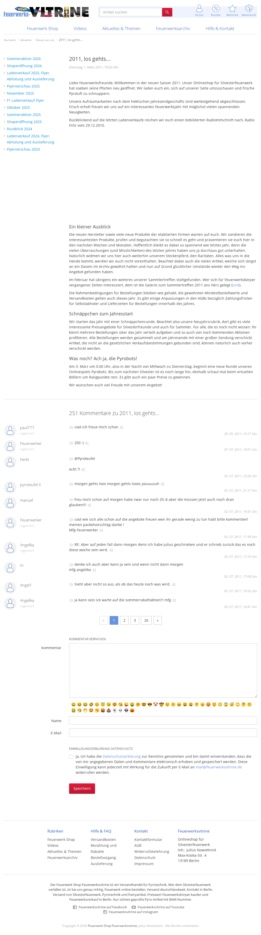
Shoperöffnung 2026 (24, 65)
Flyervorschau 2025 (23, 86)
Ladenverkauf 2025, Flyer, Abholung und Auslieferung (30, 75)
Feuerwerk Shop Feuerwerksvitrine (112, 926)
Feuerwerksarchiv (173, 28)
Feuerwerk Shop (42, 28)
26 (146, 620)
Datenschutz (145, 857)
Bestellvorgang (103, 857)
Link (235, 285)
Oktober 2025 (18, 107)
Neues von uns (45, 40)
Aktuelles (26, 40)
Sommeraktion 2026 (24, 58)
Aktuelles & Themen (121, 28)
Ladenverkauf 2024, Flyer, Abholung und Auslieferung (30, 139)
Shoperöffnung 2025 (24, 121)
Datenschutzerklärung (122, 756)
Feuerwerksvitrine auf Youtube (160, 907)
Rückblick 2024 (19, 128)
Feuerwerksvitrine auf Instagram (133, 912)
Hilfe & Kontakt (220, 28)
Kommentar (51, 647)
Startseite (10, 40)
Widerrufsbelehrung (151, 851)
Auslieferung (102, 863)
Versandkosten (103, 839)
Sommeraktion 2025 (24, 114)
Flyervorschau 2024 (23, 149)
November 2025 (20, 93)
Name (56, 720)
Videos (80, 28)
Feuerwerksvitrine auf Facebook (102, 907)
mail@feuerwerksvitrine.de (219, 767)
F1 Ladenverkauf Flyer (25, 100)
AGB (137, 845)
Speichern (82, 788)
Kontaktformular (148, 839)
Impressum (144, 863)
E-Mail (56, 733)
